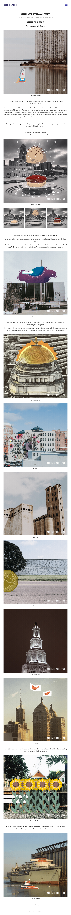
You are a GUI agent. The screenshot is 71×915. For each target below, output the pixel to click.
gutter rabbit (10, 5)
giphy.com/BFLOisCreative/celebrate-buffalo (35, 135)
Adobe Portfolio (38, 911)
